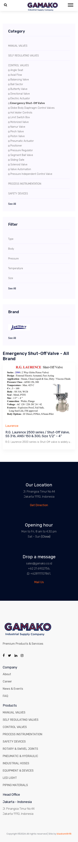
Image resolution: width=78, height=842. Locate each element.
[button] (70, 4)
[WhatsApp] (26, 573)
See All (12, 204)
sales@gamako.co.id (39, 563)
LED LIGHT (10, 778)
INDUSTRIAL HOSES (16, 763)
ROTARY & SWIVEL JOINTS (20, 749)
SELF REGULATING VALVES (20, 719)
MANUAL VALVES (14, 712)
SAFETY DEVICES (14, 741)
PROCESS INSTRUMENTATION (22, 734)
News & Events (13, 688)
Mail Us (39, 582)
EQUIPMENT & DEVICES (18, 770)
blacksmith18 (64, 833)
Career (7, 681)
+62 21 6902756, (39, 568)
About (7, 674)
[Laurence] (39, 327)
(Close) (45, 536)
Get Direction (39, 505)
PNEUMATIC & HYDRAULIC (20, 756)
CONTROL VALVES (15, 727)
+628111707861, (40, 573)
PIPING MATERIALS (15, 785)
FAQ (5, 696)
